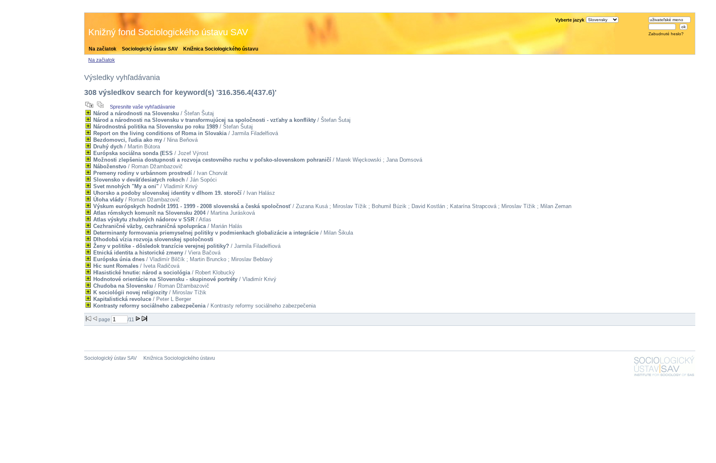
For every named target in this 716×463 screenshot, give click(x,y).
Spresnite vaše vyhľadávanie (142, 107)
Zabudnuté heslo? (666, 34)
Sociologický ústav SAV (150, 49)
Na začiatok (102, 49)
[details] (88, 112)
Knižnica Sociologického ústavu (220, 49)
